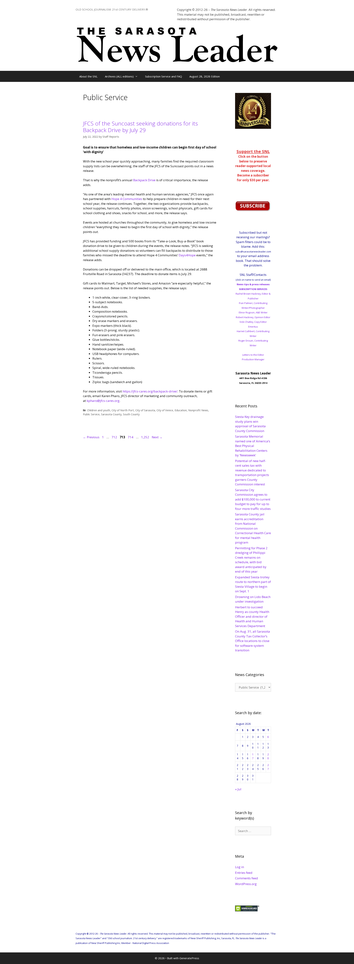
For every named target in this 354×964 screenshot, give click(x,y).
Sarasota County (111, 414)
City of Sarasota (145, 410)
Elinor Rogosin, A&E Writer (253, 312)
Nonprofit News (198, 410)
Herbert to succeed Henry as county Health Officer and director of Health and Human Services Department (252, 616)
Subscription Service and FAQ (163, 76)
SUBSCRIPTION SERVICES (253, 289)
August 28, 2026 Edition (204, 76)
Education (181, 410)
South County (131, 414)
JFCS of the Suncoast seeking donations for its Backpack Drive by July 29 (140, 127)
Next (157, 437)
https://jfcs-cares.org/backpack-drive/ (150, 391)
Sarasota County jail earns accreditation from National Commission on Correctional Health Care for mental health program (253, 528)
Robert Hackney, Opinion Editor (253, 317)
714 (131, 437)
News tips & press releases (253, 284)
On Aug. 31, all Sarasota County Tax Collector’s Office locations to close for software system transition (252, 640)
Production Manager (253, 359)
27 (268, 766)
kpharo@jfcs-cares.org (103, 401)
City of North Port (123, 410)
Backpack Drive (144, 180)
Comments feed (246, 878)
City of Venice (165, 410)
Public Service (91, 414)
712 (114, 437)
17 (253, 756)
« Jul (238, 789)
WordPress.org (246, 884)
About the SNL (88, 76)
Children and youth (98, 410)
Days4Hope (187, 255)
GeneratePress (189, 958)
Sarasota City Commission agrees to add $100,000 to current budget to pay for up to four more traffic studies (253, 499)
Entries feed (243, 873)
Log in (239, 867)
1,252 (145, 437)
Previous (91, 437)
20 (268, 756)
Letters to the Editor (253, 354)
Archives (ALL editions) (119, 76)
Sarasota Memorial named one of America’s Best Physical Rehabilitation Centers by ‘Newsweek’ (252, 445)
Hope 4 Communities (126, 199)
